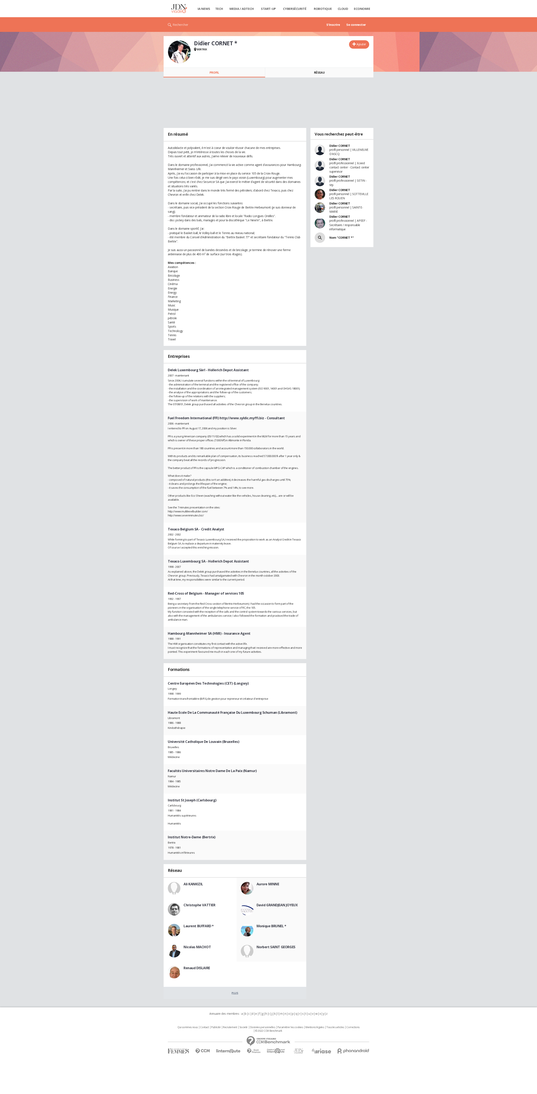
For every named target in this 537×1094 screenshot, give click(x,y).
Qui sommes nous (187, 1027)
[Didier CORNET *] (179, 51)
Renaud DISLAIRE (197, 968)
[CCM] (202, 1051)
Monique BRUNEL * (271, 926)
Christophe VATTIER (199, 905)
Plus (235, 993)
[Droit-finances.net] (254, 1051)
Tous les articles (335, 1027)
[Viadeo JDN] (298, 1051)
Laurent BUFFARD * (199, 926)
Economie (362, 9)
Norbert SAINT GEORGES (276, 947)
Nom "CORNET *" (341, 238)
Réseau (319, 72)
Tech (219, 9)
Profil (214, 72)
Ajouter (361, 44)
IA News (204, 9)
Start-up (268, 9)
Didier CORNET (339, 146)
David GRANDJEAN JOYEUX (277, 905)
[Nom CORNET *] (320, 237)
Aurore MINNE (268, 884)
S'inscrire (333, 24)
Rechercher (180, 24)
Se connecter (356, 24)
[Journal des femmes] (178, 1051)
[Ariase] (321, 1051)
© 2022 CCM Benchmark (268, 1030)
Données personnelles (262, 1027)
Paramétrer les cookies (290, 1027)
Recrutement (230, 1027)
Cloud (343, 9)
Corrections (352, 1027)
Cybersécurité (294, 9)
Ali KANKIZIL (193, 884)
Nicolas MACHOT (197, 947)
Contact (204, 1027)
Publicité (215, 1027)
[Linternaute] (228, 1051)
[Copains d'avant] (276, 1051)
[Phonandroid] (353, 1051)
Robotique (323, 9)
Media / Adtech (241, 9)
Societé (244, 1027)
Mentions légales (314, 1027)
